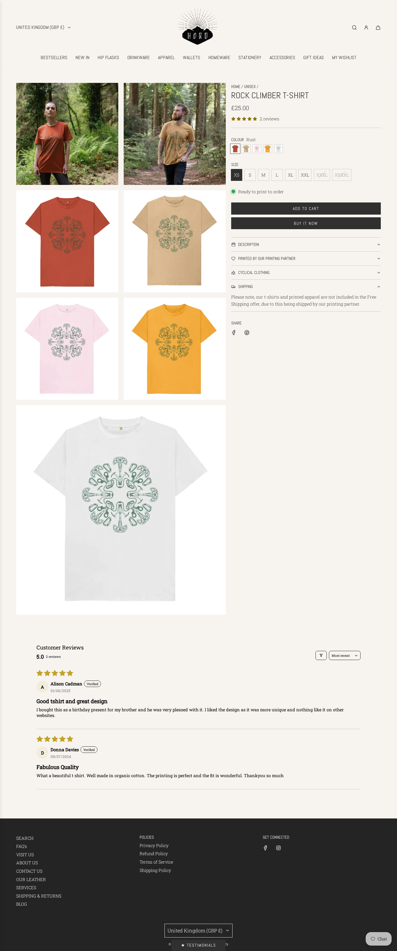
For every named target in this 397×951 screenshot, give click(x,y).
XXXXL (342, 175)
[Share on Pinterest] (247, 333)
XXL (305, 175)
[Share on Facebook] (234, 333)
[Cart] (378, 27)
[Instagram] (278, 848)
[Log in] (366, 27)
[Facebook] (265, 848)
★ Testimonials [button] (198, 945)
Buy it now (306, 223)
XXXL (322, 175)
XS (236, 175)
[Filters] (321, 655)
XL (290, 175)
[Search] (354, 27)
